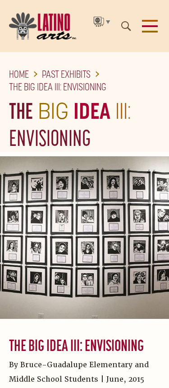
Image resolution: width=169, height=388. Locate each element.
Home (19, 74)
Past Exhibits (66, 74)
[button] (150, 26)
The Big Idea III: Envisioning (57, 86)
